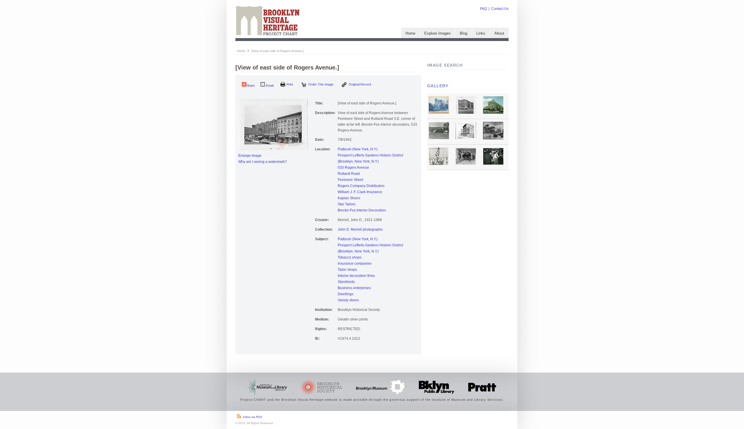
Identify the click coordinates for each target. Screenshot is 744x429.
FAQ (483, 9)
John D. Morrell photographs (360, 229)
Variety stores (348, 300)
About (499, 33)
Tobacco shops (350, 257)
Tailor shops (347, 270)
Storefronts (346, 282)
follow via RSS (252, 417)
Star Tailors (346, 204)
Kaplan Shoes (349, 198)
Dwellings (345, 294)
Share (250, 85)
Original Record (359, 84)
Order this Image (320, 84)
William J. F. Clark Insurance (360, 192)
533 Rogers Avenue (353, 167)
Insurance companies (355, 263)
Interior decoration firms (356, 276)
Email (269, 85)
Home (410, 33)
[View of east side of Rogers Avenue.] (277, 51)
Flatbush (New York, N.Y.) (358, 149)
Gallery (438, 85)
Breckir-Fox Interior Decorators (362, 210)
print (290, 84)
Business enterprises (354, 288)
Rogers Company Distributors (361, 186)
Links (480, 33)
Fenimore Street (350, 180)
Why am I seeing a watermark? (262, 162)
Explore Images (437, 33)
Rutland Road (349, 174)
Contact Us (500, 9)
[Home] (267, 34)
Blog (463, 33)
